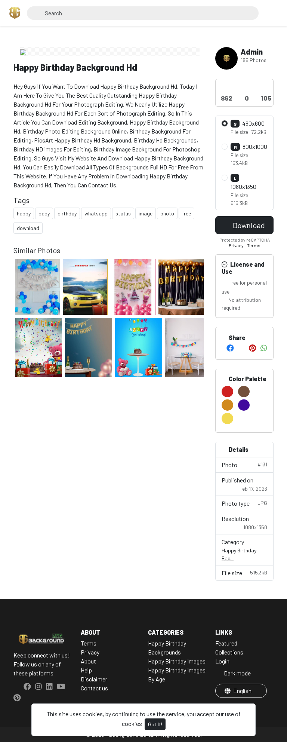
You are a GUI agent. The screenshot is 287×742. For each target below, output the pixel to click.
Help (86, 670)
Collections (229, 652)
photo (167, 213)
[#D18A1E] (227, 405)
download (28, 228)
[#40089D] (244, 405)
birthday (67, 213)
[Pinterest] (252, 347)
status (123, 213)
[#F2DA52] (227, 418)
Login (222, 661)
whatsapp (96, 213)
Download (248, 225)
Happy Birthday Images (177, 661)
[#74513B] (244, 391)
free (186, 213)
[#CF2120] (227, 391)
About (88, 661)
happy (24, 213)
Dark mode (237, 673)
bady (44, 213)
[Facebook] (230, 347)
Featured (226, 643)
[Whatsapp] (263, 347)
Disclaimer (94, 679)
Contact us (94, 688)
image (145, 213)
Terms (253, 245)
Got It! (155, 724)
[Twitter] (241, 347)
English (242, 690)
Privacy (236, 245)
